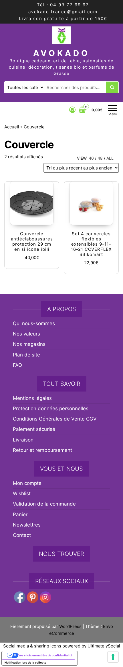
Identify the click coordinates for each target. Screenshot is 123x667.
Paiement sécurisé (34, 429)
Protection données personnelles (50, 408)
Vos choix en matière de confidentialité (45, 655)
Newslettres (27, 525)
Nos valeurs (26, 334)
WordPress (70, 626)
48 (100, 158)
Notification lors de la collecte (25, 662)
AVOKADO (61, 53)
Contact (22, 535)
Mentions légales (32, 398)
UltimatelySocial (104, 646)
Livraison (23, 440)
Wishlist (22, 493)
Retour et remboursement (42, 450)
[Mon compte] (72, 109)
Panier (20, 514)
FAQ (17, 365)
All (110, 158)
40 (91, 158)
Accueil (11, 127)
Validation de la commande (44, 504)
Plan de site (26, 355)
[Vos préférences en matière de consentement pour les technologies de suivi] (113, 656)
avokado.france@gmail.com (63, 11)
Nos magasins (29, 344)
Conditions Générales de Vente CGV (55, 419)
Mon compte (27, 483)
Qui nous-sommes (34, 323)
